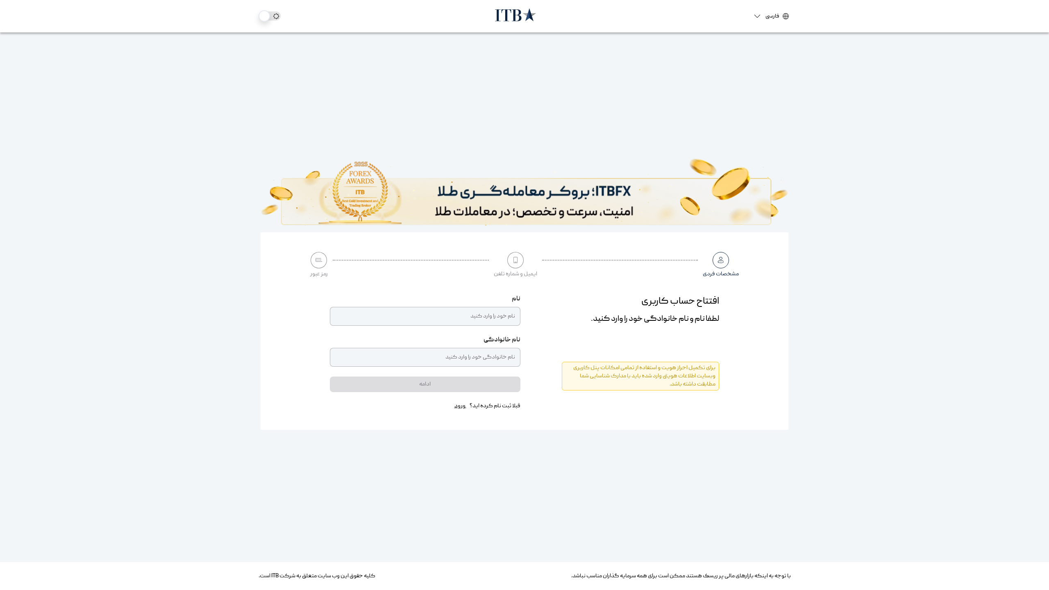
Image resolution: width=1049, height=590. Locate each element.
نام (516, 299)
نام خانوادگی (502, 340)
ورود (460, 406)
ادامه (425, 384)
